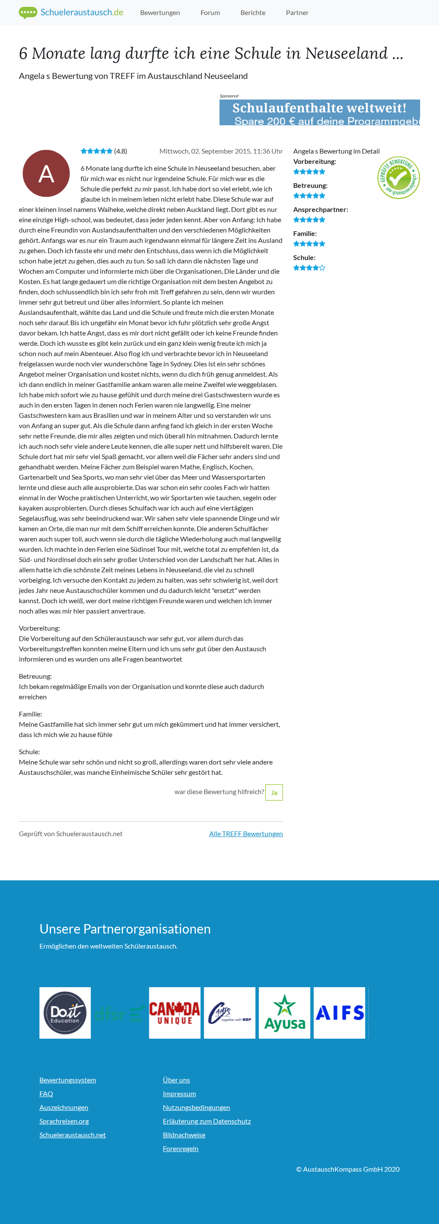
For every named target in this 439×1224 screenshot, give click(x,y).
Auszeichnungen (63, 1107)
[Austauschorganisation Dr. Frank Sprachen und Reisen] (120, 1013)
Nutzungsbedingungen (196, 1107)
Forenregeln (180, 1148)
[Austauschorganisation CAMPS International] (230, 1013)
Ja (274, 792)
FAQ (46, 1093)
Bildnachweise (184, 1134)
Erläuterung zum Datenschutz (207, 1121)
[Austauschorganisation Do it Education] (65, 1013)
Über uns (176, 1080)
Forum (210, 12)
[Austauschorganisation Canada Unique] (175, 1013)
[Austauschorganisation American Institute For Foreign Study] (339, 1013)
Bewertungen (160, 12)
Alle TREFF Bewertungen (246, 833)
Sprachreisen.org (64, 1121)
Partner (297, 12)
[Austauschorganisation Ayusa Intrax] (284, 1013)
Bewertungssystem (67, 1080)
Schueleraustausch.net (72, 1134)
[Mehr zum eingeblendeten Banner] (320, 112)
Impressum (179, 1093)
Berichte (253, 12)
